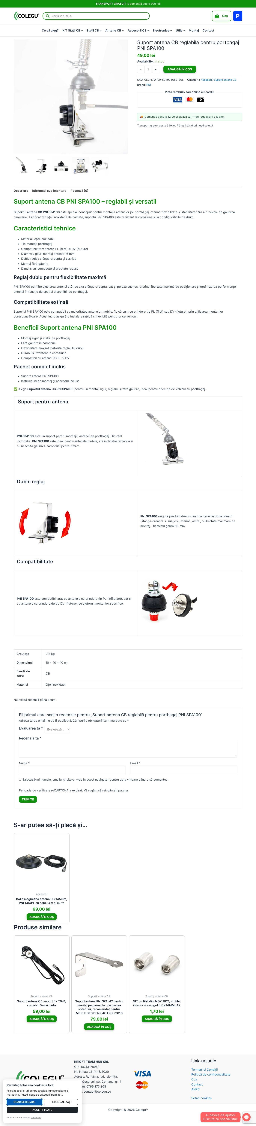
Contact (208, 30)
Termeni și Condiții (204, 1069)
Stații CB (93, 30)
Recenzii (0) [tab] (79, 191)
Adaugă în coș (180, 69)
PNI (148, 84)
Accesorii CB (137, 30)
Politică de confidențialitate (210, 1074)
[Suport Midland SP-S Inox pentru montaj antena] (45, 521)
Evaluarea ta (31, 728)
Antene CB (113, 30)
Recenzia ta (30, 738)
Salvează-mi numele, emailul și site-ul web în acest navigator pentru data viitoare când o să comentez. (95, 779)
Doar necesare (24, 1101)
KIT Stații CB (71, 30)
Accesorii (206, 79)
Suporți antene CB (225, 79)
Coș (194, 1079)
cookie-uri (36, 1117)
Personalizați (61, 1101)
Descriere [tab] (21, 191)
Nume (24, 763)
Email (135, 763)
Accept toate (42, 1109)
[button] (81, 30)
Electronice (161, 30)
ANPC (195, 1089)
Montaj (194, 30)
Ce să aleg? (50, 30)
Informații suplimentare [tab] (49, 191)
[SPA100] (168, 441)
